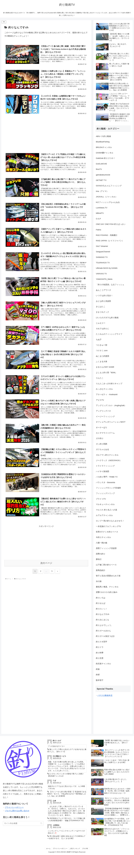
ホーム (48, 848)
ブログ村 (85, 848)
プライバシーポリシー (14, 807)
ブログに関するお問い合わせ (17, 811)
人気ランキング (75, 848)
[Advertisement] (46, 132)
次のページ (46, 563)
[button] (41, 823)
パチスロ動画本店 (104, 695)
